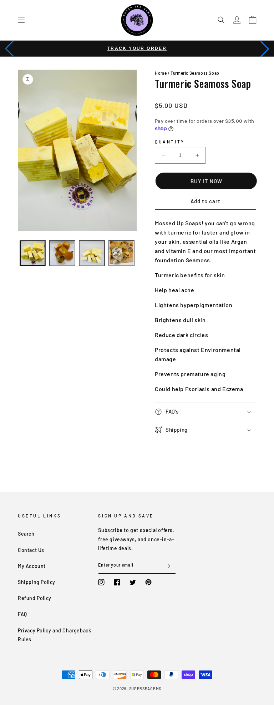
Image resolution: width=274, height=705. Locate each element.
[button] (21, 20)
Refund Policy (34, 598)
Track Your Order (137, 48)
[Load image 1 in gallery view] (32, 253)
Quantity (170, 141)
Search (26, 534)
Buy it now (206, 181)
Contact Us (31, 550)
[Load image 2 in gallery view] (62, 253)
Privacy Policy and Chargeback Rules (54, 634)
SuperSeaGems (145, 688)
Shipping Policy (36, 582)
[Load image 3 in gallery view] (92, 253)
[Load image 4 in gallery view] (121, 253)
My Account (32, 566)
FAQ (22, 614)
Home (161, 72)
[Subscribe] (168, 566)
